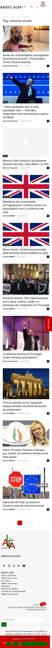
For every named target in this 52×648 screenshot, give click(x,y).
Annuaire (5, 580)
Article (6, 197)
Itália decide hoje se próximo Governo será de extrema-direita (23, 504)
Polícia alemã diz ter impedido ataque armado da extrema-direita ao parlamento (24, 406)
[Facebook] (3, 566)
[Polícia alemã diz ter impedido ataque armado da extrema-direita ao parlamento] (26, 383)
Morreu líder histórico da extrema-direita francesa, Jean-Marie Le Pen (26, 162)
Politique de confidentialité (34, 644)
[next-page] (31, 523)
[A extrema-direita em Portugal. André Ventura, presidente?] (26, 333)
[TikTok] (13, 566)
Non (16, 644)
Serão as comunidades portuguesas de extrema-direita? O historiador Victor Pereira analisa (26, 59)
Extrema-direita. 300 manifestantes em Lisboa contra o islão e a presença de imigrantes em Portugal (26, 301)
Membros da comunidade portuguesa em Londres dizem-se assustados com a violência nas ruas (24, 207)
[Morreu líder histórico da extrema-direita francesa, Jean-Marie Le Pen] (26, 142)
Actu (5, 102)
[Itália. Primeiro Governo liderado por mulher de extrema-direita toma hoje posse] (26, 433)
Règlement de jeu (9, 594)
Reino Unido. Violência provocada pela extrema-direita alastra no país (25, 251)
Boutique (5, 586)
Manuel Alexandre (10, 66)
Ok (8, 644)
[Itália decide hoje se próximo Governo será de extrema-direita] (26, 483)
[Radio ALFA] (15, 7)
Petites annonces (9, 583)
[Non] (48, 637)
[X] (18, 566)
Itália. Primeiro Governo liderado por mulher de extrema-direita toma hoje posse (25, 453)
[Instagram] (8, 566)
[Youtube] (23, 566)
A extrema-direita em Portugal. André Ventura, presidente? (22, 355)
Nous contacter (8, 575)
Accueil (5, 16)
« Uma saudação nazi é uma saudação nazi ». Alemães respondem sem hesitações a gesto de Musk (25, 112)
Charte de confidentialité (13, 591)
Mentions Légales (9, 588)
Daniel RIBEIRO (9, 216)
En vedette (7, 50)
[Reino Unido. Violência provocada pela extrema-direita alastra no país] (26, 234)
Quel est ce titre (9, 578)
